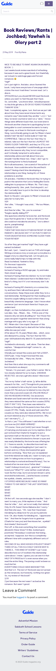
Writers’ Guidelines (28, 650)
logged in (22, 597)
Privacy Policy (28, 638)
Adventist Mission (28, 620)
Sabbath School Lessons (28, 626)
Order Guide (28, 644)
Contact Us (28, 656)
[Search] (51, 11)
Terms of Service (28, 632)
